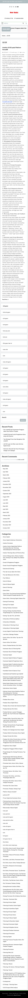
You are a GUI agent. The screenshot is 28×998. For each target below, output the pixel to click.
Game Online (6, 590)
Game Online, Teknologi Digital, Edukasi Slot (14, 598)
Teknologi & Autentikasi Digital (10, 908)
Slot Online (6, 842)
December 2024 (7, 521)
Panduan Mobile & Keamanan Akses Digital (13, 733)
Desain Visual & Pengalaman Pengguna (12, 565)
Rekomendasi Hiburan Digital (10, 807)
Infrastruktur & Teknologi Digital (11, 628)
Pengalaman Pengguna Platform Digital (12, 748)
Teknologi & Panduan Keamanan (11, 930)
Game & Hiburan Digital (9, 584)
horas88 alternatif (7, 101)
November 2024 (7, 525)
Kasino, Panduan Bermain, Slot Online (12, 645)
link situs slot (6, 331)
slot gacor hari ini (7, 839)
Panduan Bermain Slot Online (10, 709)
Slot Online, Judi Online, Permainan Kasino (13, 859)
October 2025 (6, 490)
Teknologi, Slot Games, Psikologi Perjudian (13, 967)
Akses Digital (6, 537)
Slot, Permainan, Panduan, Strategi (11, 883)
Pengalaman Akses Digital (9, 745)
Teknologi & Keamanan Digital (10, 924)
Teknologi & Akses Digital (9, 902)
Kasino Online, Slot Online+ (10, 642)
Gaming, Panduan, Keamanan (10, 607)
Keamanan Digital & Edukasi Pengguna (12, 658)
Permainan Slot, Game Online (10, 785)
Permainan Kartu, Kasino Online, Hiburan (13, 763)
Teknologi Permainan (8, 949)
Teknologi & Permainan (9, 933)
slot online (5, 386)
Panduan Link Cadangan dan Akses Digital (13, 730)
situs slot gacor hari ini (9, 829)
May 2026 (5, 468)
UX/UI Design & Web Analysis (10, 987)
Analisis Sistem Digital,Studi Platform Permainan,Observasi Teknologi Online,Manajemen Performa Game (12, 548)
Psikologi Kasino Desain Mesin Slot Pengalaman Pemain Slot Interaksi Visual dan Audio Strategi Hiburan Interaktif (14, 803)
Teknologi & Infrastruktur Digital (11, 921)
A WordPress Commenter (9, 459)
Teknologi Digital (7, 936)
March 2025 (6, 512)
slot (4, 355)
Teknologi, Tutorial (7, 970)
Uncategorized (6, 981)
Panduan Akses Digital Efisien (10, 702)
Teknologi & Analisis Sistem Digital (12, 905)
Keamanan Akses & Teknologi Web (11, 648)
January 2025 (6, 518)
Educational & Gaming (8, 568)
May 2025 (5, 506)
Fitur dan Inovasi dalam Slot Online (11, 571)
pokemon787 (6, 795)
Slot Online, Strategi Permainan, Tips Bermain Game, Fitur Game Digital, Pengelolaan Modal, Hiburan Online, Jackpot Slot (14, 875)
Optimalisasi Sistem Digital (10, 688)
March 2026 (6, 475)
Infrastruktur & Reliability (9, 622)
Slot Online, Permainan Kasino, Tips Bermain (14, 870)
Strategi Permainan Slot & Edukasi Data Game (14, 896)
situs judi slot (6, 814)
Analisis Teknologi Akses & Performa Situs (13, 552)
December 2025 (7, 484)
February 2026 (6, 478)
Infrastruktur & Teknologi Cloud (11, 625)
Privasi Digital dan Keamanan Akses (12, 798)
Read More (4, 299)
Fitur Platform (6, 578)
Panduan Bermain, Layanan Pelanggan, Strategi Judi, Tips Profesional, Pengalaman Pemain (14, 713)
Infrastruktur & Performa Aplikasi (11, 619)
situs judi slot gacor (8, 817)
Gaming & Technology (8, 601)
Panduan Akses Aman (8, 699)
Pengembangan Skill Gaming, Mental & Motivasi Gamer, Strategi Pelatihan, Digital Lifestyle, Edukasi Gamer (13, 758)
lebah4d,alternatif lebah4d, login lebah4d (13, 674)
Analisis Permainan (8, 543)
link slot (5, 337)
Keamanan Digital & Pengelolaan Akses (13, 661)
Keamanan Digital (7, 655)
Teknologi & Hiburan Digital (10, 918)
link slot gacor (6, 312)
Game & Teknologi (7, 587)
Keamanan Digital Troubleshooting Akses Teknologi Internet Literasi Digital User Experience (13, 666)
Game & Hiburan (7, 581)
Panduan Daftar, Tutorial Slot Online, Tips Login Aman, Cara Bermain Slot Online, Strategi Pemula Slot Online (13, 720)
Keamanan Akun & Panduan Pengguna (12, 651)
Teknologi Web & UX (8, 952)
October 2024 (6, 528)
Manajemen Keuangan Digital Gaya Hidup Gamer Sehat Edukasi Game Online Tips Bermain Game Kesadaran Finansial (13, 678)
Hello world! (21, 459)
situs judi (5, 810)
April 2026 (5, 472)
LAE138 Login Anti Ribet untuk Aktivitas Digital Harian (12, 1)
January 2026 (6, 481)
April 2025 (5, 509)
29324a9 (6, 52)
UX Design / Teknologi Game (10, 984)
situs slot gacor (7, 362)
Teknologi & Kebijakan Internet (10, 927)
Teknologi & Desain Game (9, 915)
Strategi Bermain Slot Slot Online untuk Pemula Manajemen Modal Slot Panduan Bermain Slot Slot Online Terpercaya (13, 891)
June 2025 (5, 503)
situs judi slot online (8, 820)
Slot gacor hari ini (7, 343)
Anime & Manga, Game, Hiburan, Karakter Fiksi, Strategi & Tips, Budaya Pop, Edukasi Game (13, 557)
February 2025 (6, 515)
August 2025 (6, 497)
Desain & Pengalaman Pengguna (11, 562)
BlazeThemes (17, 995)
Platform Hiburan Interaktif (9, 792)
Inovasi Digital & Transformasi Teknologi (13, 631)
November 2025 (7, 487)
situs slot (5, 349)
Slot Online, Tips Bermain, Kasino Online (13, 880)
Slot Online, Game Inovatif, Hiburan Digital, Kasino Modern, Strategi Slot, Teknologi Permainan (13, 850)
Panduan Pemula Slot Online (10, 736)
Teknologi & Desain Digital (9, 911)
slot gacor (5, 318)
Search (4, 417)
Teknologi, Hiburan (7, 964)
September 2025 (7, 493)
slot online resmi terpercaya (10, 845)
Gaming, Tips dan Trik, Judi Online (11, 615)
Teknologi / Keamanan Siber (10, 899)
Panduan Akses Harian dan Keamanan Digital (14, 705)
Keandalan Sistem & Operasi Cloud (11, 670)
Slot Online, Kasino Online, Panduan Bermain (14, 862)
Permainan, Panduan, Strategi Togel (12, 788)
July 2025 (5, 500)
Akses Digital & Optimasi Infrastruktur (12, 540)
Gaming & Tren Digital (8, 604)
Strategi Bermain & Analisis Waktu (11, 886)
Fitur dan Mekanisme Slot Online (11, 575)
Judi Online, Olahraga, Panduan (10, 634)
